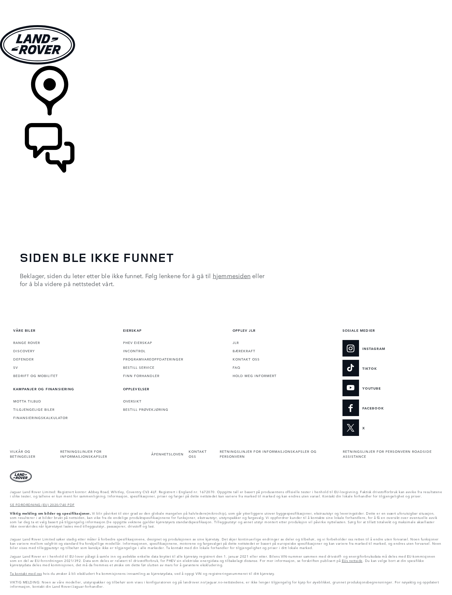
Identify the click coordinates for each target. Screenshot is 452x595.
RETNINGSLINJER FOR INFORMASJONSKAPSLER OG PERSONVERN (268, 453)
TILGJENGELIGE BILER (34, 409)
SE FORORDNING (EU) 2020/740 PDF (42, 504)
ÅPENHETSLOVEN (167, 453)
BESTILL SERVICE (139, 367)
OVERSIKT (132, 401)
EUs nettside (352, 560)
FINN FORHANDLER (141, 375)
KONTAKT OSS (246, 358)
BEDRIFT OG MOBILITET (35, 375)
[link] (226, 94)
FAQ (236, 367)
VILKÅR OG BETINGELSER (22, 453)
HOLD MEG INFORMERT (255, 375)
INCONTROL (134, 350)
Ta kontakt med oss (26, 573)
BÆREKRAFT (244, 350)
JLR (236, 342)
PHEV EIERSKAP (137, 342)
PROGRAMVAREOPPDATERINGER (153, 358)
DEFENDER (23, 358)
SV (15, 367)
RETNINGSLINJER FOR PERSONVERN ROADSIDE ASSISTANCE (387, 453)
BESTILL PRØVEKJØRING (145, 409)
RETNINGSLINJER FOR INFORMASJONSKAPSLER (83, 453)
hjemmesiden (231, 275)
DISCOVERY (24, 350)
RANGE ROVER (26, 342)
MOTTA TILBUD (27, 401)
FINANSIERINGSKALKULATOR (40, 417)
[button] (226, 3)
